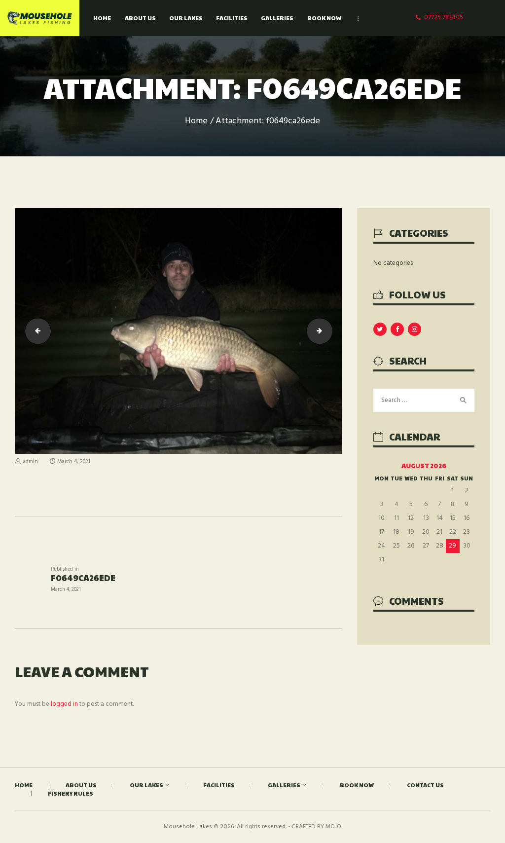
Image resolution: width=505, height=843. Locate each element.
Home (196, 121)
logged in (64, 704)
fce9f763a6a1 (329, 331)
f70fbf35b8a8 (35, 331)
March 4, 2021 (73, 461)
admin (30, 461)
